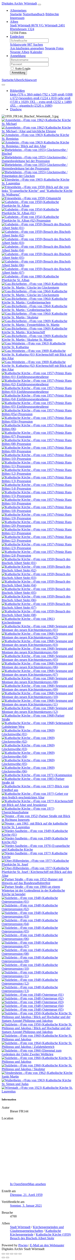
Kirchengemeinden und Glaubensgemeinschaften (37, 1229)
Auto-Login (22, 68)
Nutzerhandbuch (34, 14)
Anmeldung (18, 55)
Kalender (36, 52)
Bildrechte (52, 14)
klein (21, 94)
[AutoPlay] (20, 1253)
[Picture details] (16, 1253)
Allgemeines (18, 10)
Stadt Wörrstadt (24, 25)
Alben (14, 21)
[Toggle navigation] (39, 4)
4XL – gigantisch (31, 105)
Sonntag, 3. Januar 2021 (26, 1205)
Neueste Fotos (54, 48)
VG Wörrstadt (52, 25)
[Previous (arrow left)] (3, 1257)
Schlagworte (21, 44)
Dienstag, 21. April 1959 (26, 1195)
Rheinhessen (22, 29)
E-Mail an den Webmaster (47, 1245)
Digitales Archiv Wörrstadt (19, 3)
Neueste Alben (19, 52)
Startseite (16, 14)
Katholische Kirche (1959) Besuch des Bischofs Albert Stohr (40, 1236)
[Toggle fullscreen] (7, 1253)
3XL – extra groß (51, 102)
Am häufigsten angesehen (27, 48)
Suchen (38, 44)
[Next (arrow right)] (7, 1257)
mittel (45, 94)
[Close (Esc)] (3, 1253)
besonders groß (38, 98)
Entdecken (17, 36)
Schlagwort (29, 80)
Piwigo (23, 1245)
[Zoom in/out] (11, 1253)
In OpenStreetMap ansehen (28, 1184)
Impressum (17, 18)
